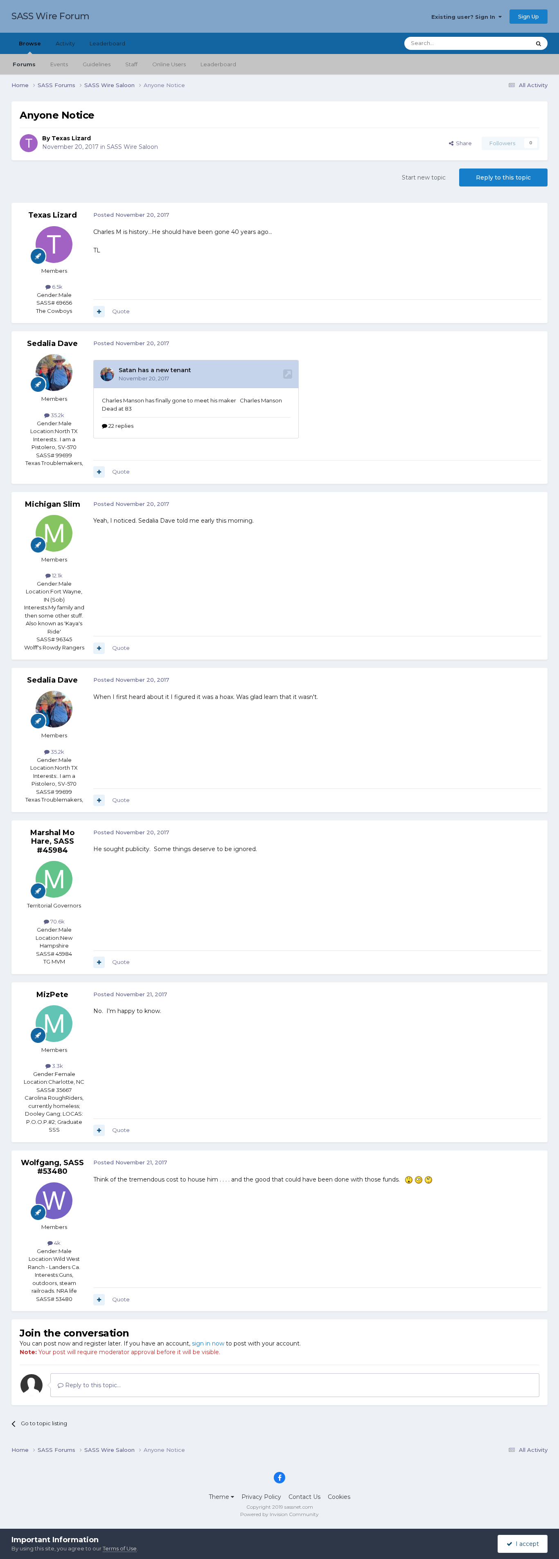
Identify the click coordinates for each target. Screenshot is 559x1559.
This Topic (507, 43)
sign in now (208, 1343)
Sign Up (528, 16)
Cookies (339, 1497)
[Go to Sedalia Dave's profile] (54, 372)
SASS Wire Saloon (132, 147)
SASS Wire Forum (50, 16)
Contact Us (304, 1497)
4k (57, 1243)
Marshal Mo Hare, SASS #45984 (52, 841)
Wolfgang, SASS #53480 (52, 1167)
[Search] (539, 43)
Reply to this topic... (92, 1385)
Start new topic (424, 177)
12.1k (57, 575)
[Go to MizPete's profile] (54, 1023)
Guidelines (96, 64)
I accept (525, 1544)
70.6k (57, 921)
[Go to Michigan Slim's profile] (54, 533)
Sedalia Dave (52, 343)
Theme (220, 1497)
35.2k (57, 415)
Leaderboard (218, 64)
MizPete (52, 994)
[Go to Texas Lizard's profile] (29, 143)
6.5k (57, 286)
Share (462, 143)
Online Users (169, 64)
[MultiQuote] (99, 311)
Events (59, 64)
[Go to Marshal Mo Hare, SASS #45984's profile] (54, 879)
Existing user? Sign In (464, 16)
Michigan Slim (52, 504)
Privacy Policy (261, 1497)
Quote (121, 311)
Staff (131, 64)
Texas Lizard (71, 138)
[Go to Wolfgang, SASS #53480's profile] (54, 1200)
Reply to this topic (503, 177)
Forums (24, 64)
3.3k (57, 1066)
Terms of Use (120, 1548)
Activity (65, 43)
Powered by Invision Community (279, 1514)
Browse (30, 43)
